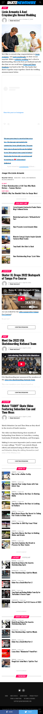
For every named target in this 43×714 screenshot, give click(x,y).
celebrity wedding (21, 59)
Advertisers (23, 696)
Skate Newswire (15, 21)
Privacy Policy (34, 696)
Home (6, 696)
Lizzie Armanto (23, 166)
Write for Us (14, 696)
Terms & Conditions (16, 699)
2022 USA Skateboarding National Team (20, 380)
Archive (18, 178)
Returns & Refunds (29, 699)
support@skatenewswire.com (22, 701)
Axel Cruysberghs (19, 57)
